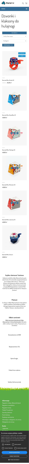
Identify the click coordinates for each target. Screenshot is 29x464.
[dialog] (14, 447)
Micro (3, 77)
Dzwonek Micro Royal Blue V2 (9, 115)
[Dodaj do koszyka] (11, 63)
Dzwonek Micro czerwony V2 (8, 219)
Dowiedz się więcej (5, 441)
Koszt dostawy (6, 415)
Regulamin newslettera (8, 405)
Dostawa (14, 290)
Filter (14, 33)
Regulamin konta (6, 408)
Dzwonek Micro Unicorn (7, 254)
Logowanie (5, 428)
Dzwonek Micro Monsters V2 (8, 185)
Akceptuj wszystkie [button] (14, 452)
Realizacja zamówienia (8, 417)
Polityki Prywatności (7, 410)
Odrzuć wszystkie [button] (14, 456)
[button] (14, 63)
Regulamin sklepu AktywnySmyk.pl (11, 403)
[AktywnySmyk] (8, 3)
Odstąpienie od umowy (8, 422)
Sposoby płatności (19, 308)
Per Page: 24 (5, 41)
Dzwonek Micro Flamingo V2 (8, 150)
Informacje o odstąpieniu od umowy (11, 419)
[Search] (23, 3)
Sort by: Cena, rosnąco (8, 36)
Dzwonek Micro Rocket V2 (8, 80)
